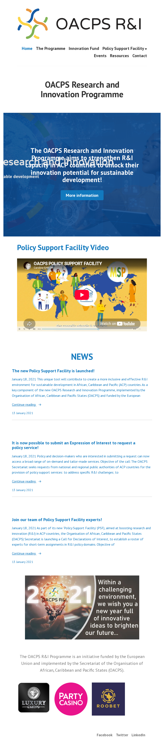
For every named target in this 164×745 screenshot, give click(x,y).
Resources (119, 55)
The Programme (50, 49)
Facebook (105, 734)
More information (82, 195)
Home (27, 49)
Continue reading (24, 404)
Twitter (122, 734)
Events (100, 55)
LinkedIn (138, 734)
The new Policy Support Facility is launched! (53, 371)
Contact (139, 55)
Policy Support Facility (123, 49)
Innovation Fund (84, 49)
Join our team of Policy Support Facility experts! (57, 519)
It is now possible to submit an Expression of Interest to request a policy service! (73, 445)
